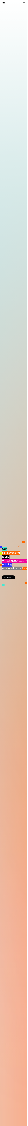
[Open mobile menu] (24, 3)
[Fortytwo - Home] (3, 3)
